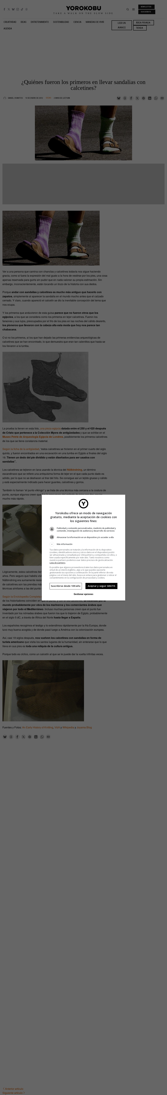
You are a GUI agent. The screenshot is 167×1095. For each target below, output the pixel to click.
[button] (83, 544)
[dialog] (83, 548)
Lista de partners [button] (57, 562)
